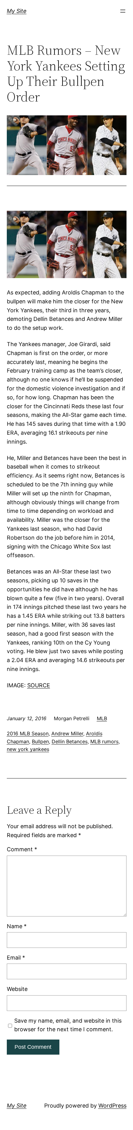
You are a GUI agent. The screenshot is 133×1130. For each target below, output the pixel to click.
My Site (17, 11)
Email (16, 957)
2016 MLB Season (28, 733)
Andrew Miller (67, 733)
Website (17, 989)
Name (17, 926)
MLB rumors (104, 741)
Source (38, 685)
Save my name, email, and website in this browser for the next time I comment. (68, 1025)
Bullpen (40, 741)
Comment (22, 849)
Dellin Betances (70, 741)
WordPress (112, 1105)
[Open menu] (123, 11)
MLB (102, 718)
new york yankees (28, 749)
